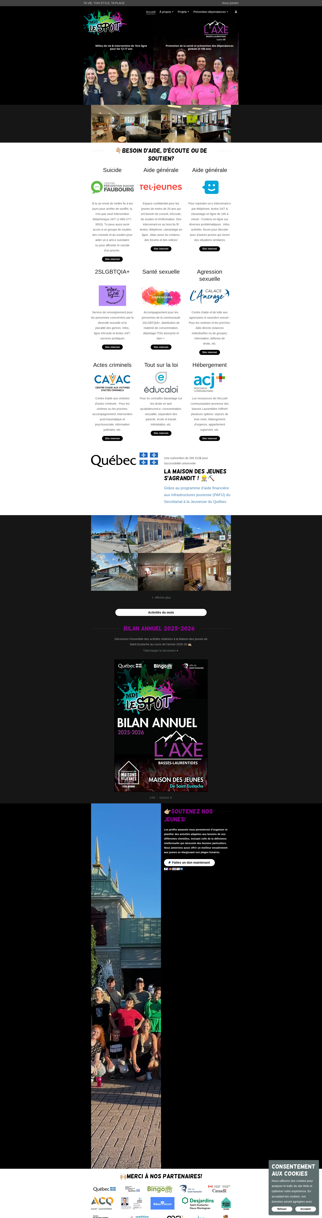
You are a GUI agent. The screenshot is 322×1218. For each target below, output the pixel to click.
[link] (105, 11)
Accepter (305, 1209)
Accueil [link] (150, 11)
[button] (166, 12)
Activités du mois (161, 612)
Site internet (112, 259)
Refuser (282, 1209)
